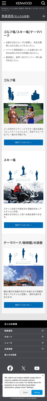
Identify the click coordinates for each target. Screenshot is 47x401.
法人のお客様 (13, 8)
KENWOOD (5, 8)
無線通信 (21, 8)
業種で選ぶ (28, 8)
